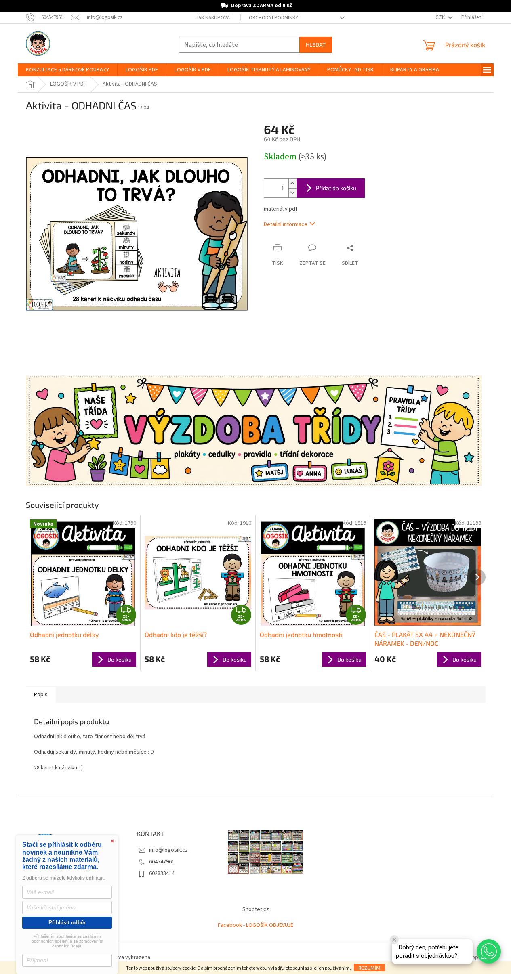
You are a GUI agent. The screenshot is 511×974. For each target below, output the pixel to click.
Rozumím (369, 967)
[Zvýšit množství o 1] (292, 183)
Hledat (316, 44)
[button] (489, 951)
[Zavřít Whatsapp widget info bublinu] (394, 939)
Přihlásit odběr (67, 923)
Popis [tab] (41, 695)
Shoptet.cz (255, 909)
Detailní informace (285, 224)
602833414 (162, 873)
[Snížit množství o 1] (292, 192)
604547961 (162, 862)
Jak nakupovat (214, 17)
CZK (440, 17)
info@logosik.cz (168, 850)
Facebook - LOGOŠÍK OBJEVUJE (255, 925)
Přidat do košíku (336, 187)
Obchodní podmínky (273, 17)
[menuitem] (67, 69)
